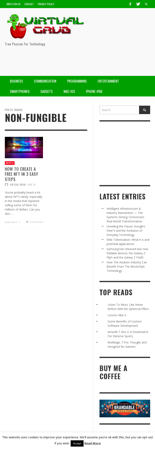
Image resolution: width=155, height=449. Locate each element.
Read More (92, 443)
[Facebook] (130, 4)
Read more (11, 221)
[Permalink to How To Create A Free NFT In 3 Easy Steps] (24, 147)
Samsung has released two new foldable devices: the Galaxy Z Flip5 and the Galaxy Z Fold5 (127, 253)
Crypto (10, 162)
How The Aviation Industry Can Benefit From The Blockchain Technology (127, 266)
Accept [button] (77, 443)
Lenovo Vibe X (117, 315)
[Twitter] (138, 4)
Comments (36, 221)
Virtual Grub (18, 184)
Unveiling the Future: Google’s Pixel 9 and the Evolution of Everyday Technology (126, 230)
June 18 (31, 184)
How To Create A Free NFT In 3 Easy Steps (21, 174)
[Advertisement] (76, 60)
